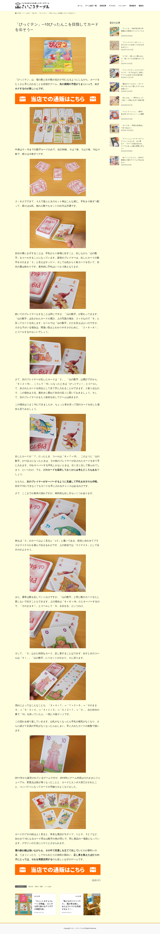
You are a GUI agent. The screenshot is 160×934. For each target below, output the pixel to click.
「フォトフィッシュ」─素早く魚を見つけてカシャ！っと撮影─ (132, 114)
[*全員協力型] (92, 902)
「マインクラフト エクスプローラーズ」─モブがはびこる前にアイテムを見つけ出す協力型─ (132, 72)
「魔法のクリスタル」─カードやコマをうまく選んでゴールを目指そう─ (132, 86)
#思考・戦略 (39, 886)
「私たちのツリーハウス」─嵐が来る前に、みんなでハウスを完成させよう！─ (71, 905)
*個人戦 (30, 886)
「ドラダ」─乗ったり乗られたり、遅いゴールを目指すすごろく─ (132, 58)
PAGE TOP (154, 903)
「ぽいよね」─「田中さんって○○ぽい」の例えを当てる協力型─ (132, 100)
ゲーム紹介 (48, 886)
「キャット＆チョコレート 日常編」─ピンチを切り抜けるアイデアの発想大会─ (43, 905)
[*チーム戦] (23, 902)
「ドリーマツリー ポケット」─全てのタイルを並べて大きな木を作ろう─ (132, 44)
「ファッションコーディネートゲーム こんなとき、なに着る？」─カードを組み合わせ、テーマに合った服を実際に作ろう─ (132, 143)
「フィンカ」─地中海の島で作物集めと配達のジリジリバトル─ (132, 30)
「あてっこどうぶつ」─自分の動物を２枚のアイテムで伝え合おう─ (132, 159)
